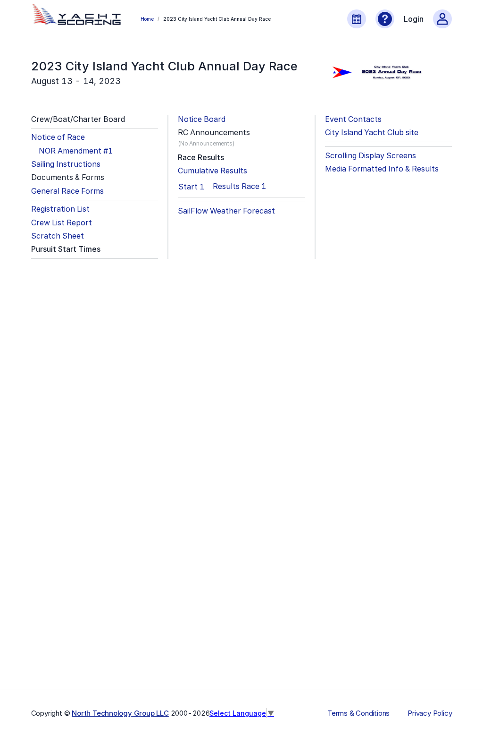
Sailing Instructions (65, 164)
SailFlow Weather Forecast (226, 210)
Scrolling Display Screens (370, 155)
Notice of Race (58, 137)
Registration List (60, 209)
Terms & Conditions (358, 713)
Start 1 (191, 186)
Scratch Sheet (57, 235)
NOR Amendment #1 (76, 150)
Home (147, 19)
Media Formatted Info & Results (382, 168)
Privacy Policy (430, 713)
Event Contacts (353, 119)
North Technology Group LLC (120, 713)
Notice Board (201, 119)
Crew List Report (61, 222)
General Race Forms (67, 191)
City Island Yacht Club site (371, 132)
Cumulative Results (212, 170)
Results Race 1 (239, 186)
